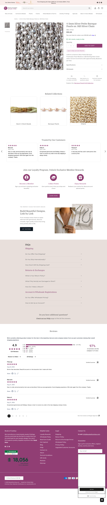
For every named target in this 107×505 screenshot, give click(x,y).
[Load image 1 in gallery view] (39, 46)
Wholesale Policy (45, 437)
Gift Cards (43, 458)
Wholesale (99, 13)
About (42, 452)
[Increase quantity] (74, 45)
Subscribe (83, 456)
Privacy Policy (59, 445)
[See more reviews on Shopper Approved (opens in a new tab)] (18, 373)
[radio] (53, 344)
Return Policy (59, 437)
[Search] (89, 8)
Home (16, 19)
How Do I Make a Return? (34, 287)
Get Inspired (26, 229)
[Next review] (105, 151)
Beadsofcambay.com (14, 482)
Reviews (42, 460)
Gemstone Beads (21, 13)
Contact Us (43, 450)
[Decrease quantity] (68, 45)
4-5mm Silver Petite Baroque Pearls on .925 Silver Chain (33, 19)
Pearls (31, 13)
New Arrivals (8, 13)
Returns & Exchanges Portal (64, 439)
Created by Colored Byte (27, 482)
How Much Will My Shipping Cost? (37, 265)
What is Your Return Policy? (35, 276)
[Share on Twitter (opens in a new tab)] (15, 373)
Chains (38, 13)
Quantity (69, 42)
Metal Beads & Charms (49, 13)
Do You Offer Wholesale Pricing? (36, 297)
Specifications (71, 65)
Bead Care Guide (45, 439)
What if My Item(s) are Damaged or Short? (40, 281)
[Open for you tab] (102, 500)
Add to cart (89, 45)
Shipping (58, 434)
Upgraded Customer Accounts (65, 447)
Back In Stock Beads (87, 13)
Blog (41, 445)
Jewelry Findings (64, 13)
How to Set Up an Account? (35, 303)
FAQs (41, 447)
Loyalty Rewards (45, 434)
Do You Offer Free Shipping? (35, 254)
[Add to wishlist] (17, 24)
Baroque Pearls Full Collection (83, 83)
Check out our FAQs (43, 318)
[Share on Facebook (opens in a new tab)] (12, 373)
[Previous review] (1, 151)
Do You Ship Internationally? (35, 259)
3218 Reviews (16, 351)
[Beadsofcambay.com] (10, 8)
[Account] (95, 8)
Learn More (53, 195)
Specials (75, 13)
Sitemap (42, 463)
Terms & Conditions (46, 455)
